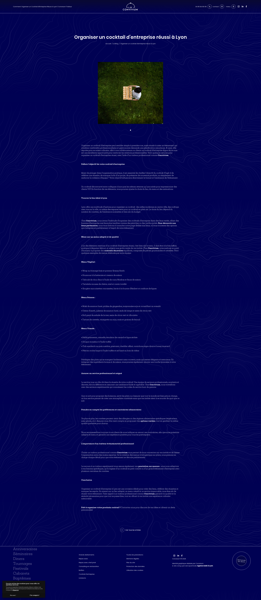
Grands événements (86, 555)
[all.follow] (246, 7)
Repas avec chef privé (87, 562)
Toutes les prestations (134, 555)
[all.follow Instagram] (239, 8)
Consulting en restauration (89, 566)
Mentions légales (132, 559)
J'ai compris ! (34, 595)
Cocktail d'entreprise (87, 574)
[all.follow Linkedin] (242, 8)
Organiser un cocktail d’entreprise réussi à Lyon (138, 44)
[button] (130, 130)
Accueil (108, 44)
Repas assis (83, 559)
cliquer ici (16, 590)
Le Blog (115, 44)
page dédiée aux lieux (140, 225)
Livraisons (82, 578)
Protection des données (135, 566)
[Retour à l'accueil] (130, 6)
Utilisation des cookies (134, 570)
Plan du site (130, 562)
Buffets (81, 570)
